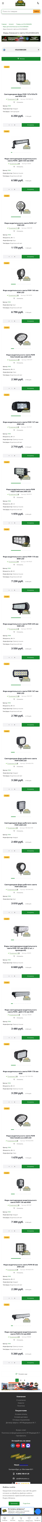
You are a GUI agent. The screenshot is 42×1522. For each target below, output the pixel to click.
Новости (21, 1403)
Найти (36, 11)
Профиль (37, 1520)
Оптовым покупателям (21, 1420)
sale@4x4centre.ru (22, 1479)
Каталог (12, 1520)
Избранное (29, 1520)
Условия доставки (21, 1417)
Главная (4, 1520)
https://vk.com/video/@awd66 (23, 1446)
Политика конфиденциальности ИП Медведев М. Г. (21, 1433)
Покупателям (21, 1410)
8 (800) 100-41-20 (22, 1474)
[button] (11, 152)
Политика (21, 1406)
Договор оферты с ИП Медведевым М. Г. (21, 1423)
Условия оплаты (21, 1414)
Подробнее (26, 1503)
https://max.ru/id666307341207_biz (28, 1446)
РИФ (9, 106)
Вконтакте (13, 1446)
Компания (21, 1396)
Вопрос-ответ (21, 1430)
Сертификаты (21, 1436)
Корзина (21, 1520)
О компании (21, 1400)
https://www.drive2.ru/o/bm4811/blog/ (18, 1446)
